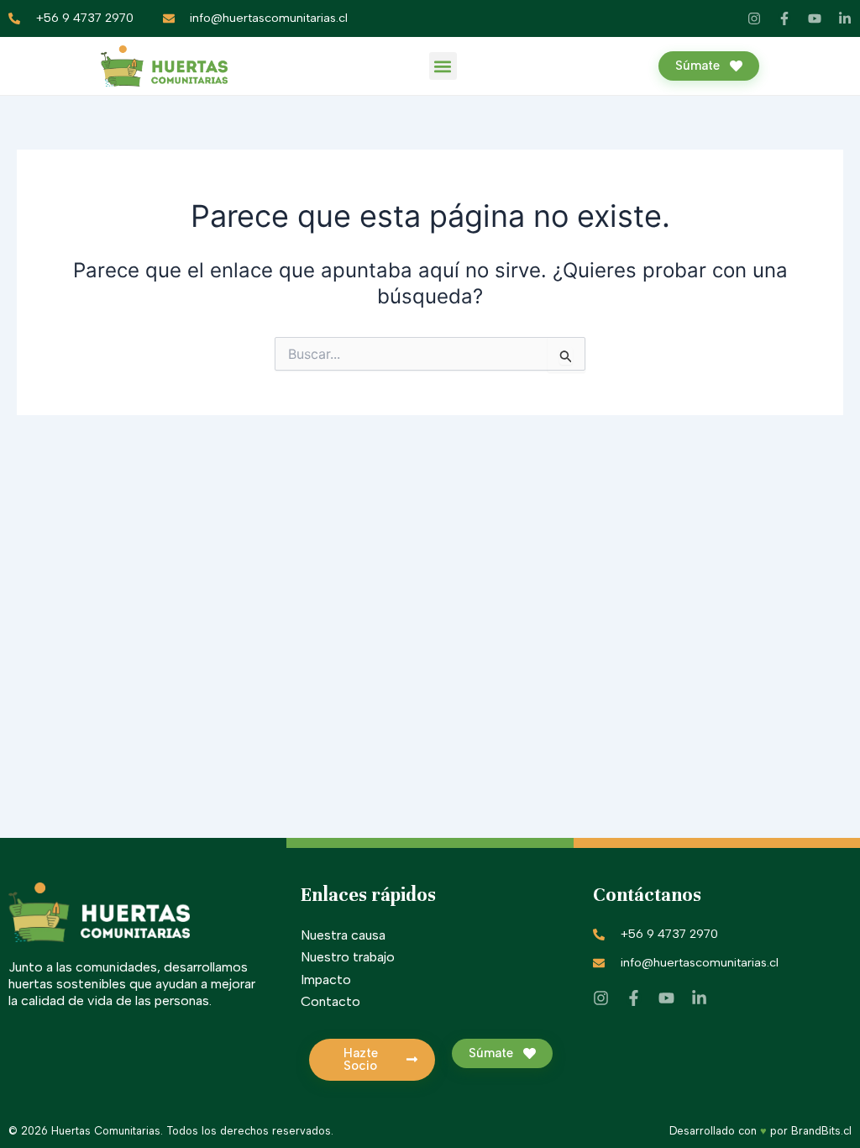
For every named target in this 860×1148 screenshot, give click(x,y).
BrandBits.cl (821, 1130)
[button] (443, 66)
